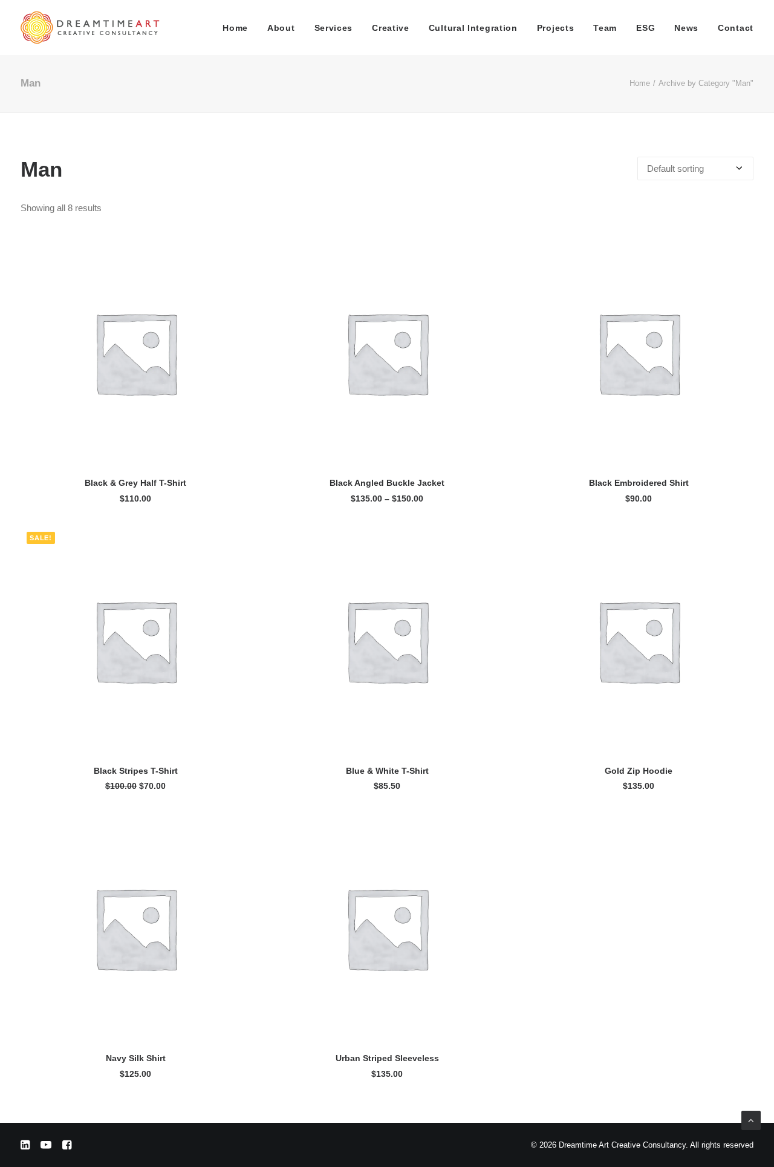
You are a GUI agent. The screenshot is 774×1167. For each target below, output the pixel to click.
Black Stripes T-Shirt (136, 771)
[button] (135, 352)
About (281, 28)
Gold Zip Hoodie (638, 771)
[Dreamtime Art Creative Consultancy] (90, 27)
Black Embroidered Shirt (639, 483)
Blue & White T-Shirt (387, 771)
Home (235, 28)
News (686, 28)
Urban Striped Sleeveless (387, 1058)
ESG (645, 28)
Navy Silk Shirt (136, 1058)
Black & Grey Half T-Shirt (135, 483)
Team (605, 28)
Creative (390, 28)
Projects (555, 28)
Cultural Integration (473, 28)
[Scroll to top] (751, 1119)
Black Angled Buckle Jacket (387, 483)
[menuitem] (239, 27)
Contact (735, 28)
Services (333, 28)
